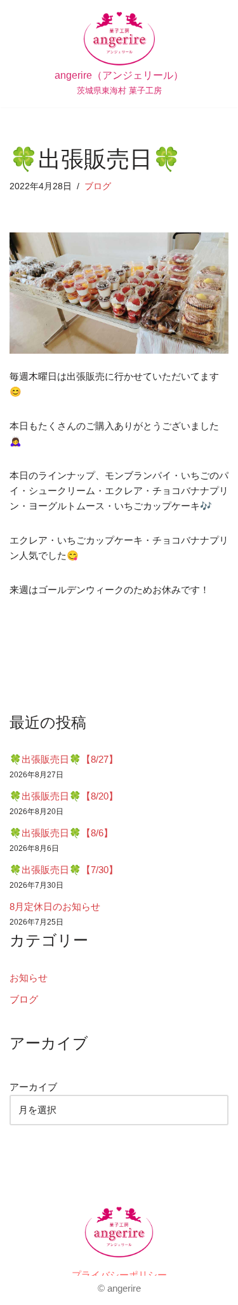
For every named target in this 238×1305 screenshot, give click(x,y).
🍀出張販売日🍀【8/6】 (61, 832)
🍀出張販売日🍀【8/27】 (64, 759)
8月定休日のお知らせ (55, 906)
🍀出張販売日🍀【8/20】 (64, 796)
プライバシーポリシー (119, 1274)
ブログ (97, 186)
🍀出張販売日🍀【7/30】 (64, 869)
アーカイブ (33, 1086)
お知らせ (29, 977)
